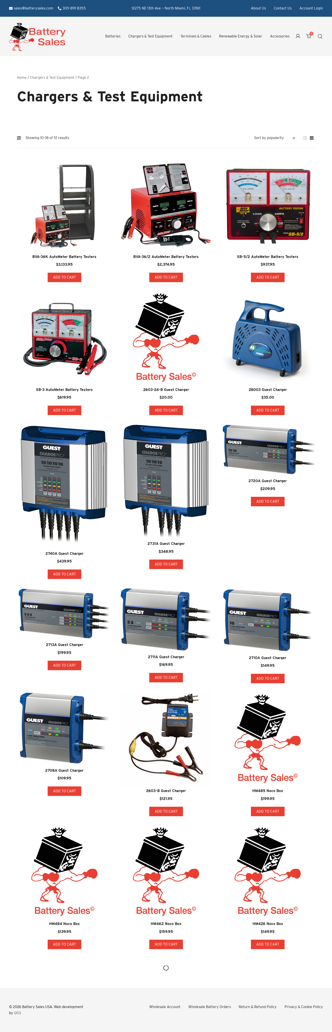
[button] (20, 137)
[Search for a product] (320, 36)
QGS (17, 1013)
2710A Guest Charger (267, 658)
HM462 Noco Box (166, 924)
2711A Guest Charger (166, 657)
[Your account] (298, 36)
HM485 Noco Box (267, 791)
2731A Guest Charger (166, 544)
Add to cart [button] (64, 277)
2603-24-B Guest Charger (166, 390)
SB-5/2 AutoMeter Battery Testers (267, 257)
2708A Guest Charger (64, 770)
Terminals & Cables (195, 36)
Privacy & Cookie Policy (304, 1007)
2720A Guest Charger (267, 481)
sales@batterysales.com (33, 8)
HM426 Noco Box (268, 924)
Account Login (311, 8)
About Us (258, 8)
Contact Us (283, 8)
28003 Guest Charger (268, 390)
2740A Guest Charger (64, 553)
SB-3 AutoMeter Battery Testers (64, 390)
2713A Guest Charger (64, 645)
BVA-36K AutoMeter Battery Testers (64, 257)
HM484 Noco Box (64, 924)
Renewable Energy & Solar (240, 36)
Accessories (280, 36)
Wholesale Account (164, 1007)
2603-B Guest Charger (166, 791)
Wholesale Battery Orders (209, 1007)
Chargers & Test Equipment (150, 36)
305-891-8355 (74, 8)
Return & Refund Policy (258, 1007)
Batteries (112, 36)
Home (22, 77)
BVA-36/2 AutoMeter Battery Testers (166, 257)
